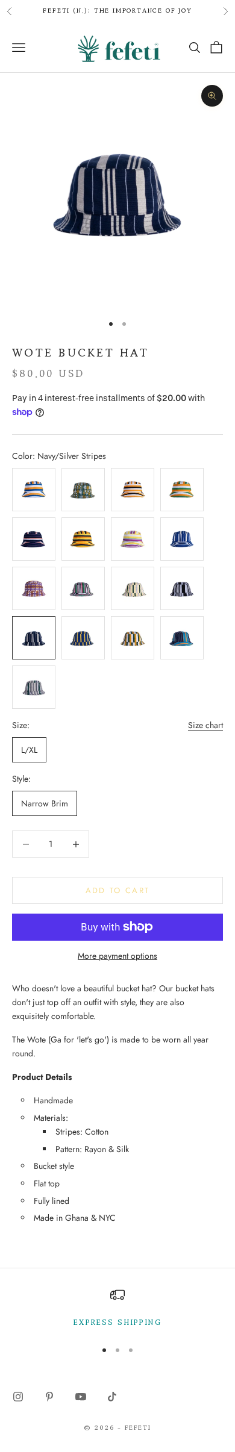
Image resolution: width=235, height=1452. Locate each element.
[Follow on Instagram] (18, 1397)
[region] (117, 1308)
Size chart (205, 725)
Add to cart (118, 890)
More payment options (117, 956)
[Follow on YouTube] (81, 1397)
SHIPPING (137, 1322)
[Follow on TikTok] (112, 1397)
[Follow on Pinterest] (49, 1397)
